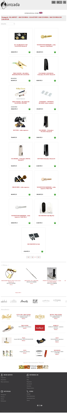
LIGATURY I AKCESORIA (38, 17)
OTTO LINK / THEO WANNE (24, 314)
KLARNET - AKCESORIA (18, 17)
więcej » (23, 318)
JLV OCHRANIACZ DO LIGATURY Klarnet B (21, 45)
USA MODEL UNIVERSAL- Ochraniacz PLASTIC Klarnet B (46, 74)
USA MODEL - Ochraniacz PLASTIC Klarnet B (46, 131)
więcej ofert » (18, 292)
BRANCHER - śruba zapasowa (20, 187)
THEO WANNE (24, 325)
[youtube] (41, 405)
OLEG (23, 338)
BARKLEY (56, 325)
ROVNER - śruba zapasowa (20, 130)
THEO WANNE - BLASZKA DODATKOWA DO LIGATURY (20, 74)
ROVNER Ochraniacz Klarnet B (46, 158)
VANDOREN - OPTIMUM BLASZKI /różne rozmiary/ (46, 102)
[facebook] (38, 405)
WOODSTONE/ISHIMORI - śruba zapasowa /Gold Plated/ (46, 45)
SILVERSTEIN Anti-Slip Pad (46, 215)
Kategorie (5, 17)
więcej (11, 283)
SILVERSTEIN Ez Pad (33, 244)
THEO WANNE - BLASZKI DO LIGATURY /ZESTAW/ (20, 102)
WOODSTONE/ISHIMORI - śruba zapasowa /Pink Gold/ (46, 188)
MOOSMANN (57, 350)
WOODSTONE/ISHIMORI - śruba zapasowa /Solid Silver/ (20, 216)
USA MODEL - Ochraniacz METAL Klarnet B (20, 159)
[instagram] (40, 405)
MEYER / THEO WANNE (56, 314)
